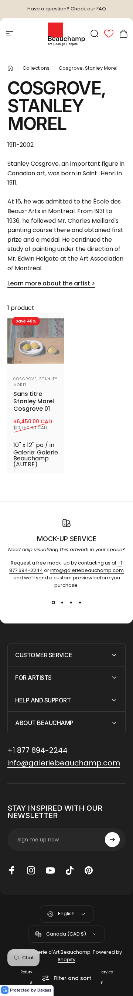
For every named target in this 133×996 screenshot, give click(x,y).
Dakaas (44, 990)
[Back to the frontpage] (10, 68)
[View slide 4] (79, 602)
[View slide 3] (70, 602)
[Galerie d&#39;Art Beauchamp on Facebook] (11, 870)
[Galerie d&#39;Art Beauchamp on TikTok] (69, 870)
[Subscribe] (112, 839)
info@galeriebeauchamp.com (87, 570)
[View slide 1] (53, 602)
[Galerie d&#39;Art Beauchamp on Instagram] (31, 870)
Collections (36, 68)
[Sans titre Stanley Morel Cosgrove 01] (35, 341)
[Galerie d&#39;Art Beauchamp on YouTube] (50, 870)
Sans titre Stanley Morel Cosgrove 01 (33, 401)
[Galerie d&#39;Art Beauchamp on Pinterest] (88, 870)
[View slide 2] (62, 602)
